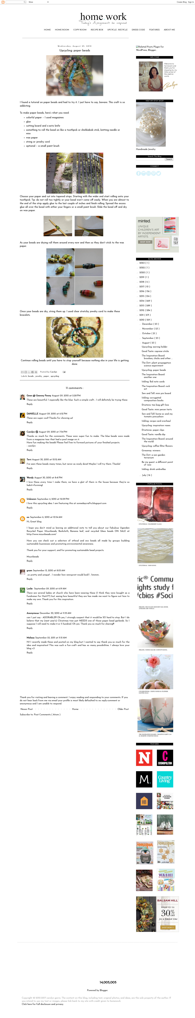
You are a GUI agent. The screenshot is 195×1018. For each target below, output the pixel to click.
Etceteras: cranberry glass (150, 524)
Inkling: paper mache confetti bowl (153, 650)
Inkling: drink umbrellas (154, 469)
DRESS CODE (138, 30)
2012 (142, 310)
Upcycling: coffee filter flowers (157, 446)
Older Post (123, 709)
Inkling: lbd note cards (153, 382)
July (144, 475)
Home (75, 709)
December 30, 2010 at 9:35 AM (55, 613)
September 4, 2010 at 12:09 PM (53, 499)
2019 (142, 277)
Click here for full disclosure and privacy (42, 1004)
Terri (29, 459)
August (146, 343)
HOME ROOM (62, 30)
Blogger (103, 990)
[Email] (148, 175)
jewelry (39, 376)
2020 (142, 272)
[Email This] (22, 372)
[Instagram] (143, 175)
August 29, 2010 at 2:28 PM (66, 396)
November (148, 329)
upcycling (55, 376)
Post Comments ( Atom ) (47, 715)
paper (47, 376)
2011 (141, 315)
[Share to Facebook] (32, 372)
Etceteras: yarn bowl (147, 565)
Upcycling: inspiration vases (156, 425)
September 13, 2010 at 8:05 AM (49, 570)
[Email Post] (63, 372)
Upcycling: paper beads (154, 370)
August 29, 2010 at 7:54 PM (53, 432)
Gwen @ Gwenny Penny (39, 396)
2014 (142, 301)
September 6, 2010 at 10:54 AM (46, 517)
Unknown (31, 499)
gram (29, 570)
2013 (142, 306)
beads (31, 376)
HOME (47, 30)
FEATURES (154, 30)
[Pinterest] (153, 175)
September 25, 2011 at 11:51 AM (51, 638)
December (147, 324)
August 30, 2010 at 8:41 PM (48, 478)
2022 (142, 268)
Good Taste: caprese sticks (155, 351)
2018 (142, 282)
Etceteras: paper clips (153, 430)
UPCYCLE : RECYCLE (117, 30)
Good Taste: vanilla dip (153, 434)
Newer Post (27, 709)
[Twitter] (158, 175)
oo (28, 517)
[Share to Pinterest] (36, 372)
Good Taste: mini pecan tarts (157, 409)
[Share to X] (29, 372)
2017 (142, 287)
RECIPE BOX (97, 30)
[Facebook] (138, 175)
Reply (30, 404)
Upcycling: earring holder (154, 347)
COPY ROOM (80, 30)
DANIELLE (32, 414)
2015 (142, 296)
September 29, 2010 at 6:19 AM (50, 589)
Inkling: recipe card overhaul (156, 421)
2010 (142, 320)
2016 (142, 291)
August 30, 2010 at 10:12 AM (46, 459)
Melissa (30, 638)
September (148, 338)
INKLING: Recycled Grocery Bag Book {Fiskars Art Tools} (153, 607)
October (146, 333)
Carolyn (31, 432)
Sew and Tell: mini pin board (156, 393)
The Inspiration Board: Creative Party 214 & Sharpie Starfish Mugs (155, 735)
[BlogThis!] (25, 372)
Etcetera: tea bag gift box (155, 405)
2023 (142, 263)
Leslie (30, 589)
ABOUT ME (169, 30)
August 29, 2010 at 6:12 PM (53, 414)
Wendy (30, 478)
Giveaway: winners (151, 451)
